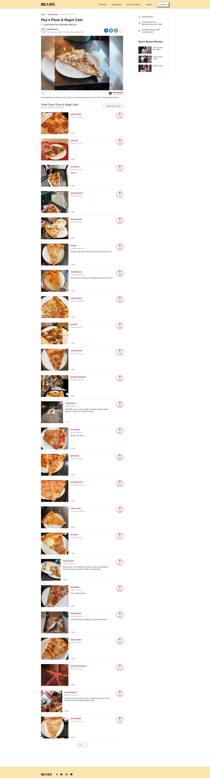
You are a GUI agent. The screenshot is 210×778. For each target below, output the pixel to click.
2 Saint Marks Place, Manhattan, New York (60, 24)
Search (149, 4)
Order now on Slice (113, 106)
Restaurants (116, 4)
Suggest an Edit (147, 32)
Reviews (102, 4)
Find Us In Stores (134, 4)
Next (80, 745)
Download (163, 4)
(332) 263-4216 (147, 17)
